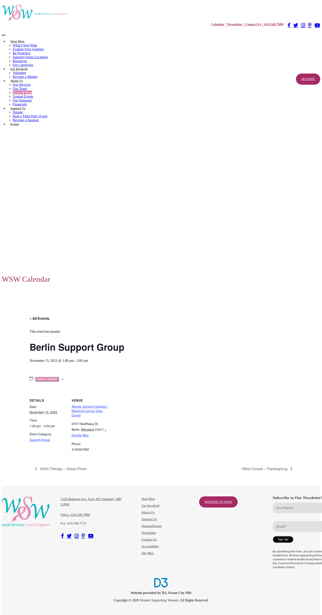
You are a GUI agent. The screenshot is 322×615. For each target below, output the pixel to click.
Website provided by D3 (148, 593)
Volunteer (19, 73)
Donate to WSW (218, 502)
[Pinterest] (310, 25)
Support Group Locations (30, 57)
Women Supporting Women (159, 600)
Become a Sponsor (26, 120)
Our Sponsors (22, 100)
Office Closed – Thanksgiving (265, 468)
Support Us (17, 108)
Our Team (20, 88)
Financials (20, 104)
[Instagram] (303, 25)
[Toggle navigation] (3, 35)
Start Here (17, 41)
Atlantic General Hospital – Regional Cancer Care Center (90, 410)
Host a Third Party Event (30, 116)
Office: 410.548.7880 (75, 515)
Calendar (217, 24)
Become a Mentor (25, 77)
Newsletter (234, 24)
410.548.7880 (273, 24)
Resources (20, 61)
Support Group (40, 440)
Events (14, 124)
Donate (18, 112)
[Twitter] (295, 25)
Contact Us (149, 539)
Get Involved (18, 69)
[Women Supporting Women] (34, 12)
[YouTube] (317, 25)
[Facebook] (288, 25)
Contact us (253, 24)
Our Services (22, 84)
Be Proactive (21, 53)
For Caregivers (23, 65)
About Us (16, 81)
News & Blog (22, 92)
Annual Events (23, 96)
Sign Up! (283, 539)
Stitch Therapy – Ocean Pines (63, 468)
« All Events (39, 318)
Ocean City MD (179, 593)
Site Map (148, 553)
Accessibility (150, 546)
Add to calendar (47, 379)
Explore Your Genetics (28, 49)
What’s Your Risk (25, 45)
